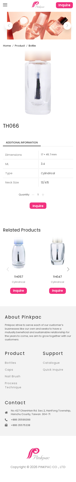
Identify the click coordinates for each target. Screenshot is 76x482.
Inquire (64, 5)
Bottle (32, 46)
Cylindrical (18, 282)
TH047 (57, 277)
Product (20, 46)
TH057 (18, 277)
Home (7, 46)
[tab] (22, 142)
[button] (9, 26)
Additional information (22, 142)
